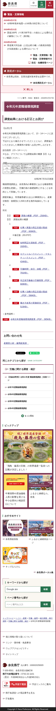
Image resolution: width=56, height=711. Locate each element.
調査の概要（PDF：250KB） (35, 216)
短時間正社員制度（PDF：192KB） (32, 245)
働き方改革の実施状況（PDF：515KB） (34, 305)
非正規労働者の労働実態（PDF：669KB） (36, 282)
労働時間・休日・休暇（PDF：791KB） (34, 271)
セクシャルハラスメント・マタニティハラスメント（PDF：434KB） (35, 258)
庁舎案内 (10, 699)
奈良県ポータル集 (45, 572)
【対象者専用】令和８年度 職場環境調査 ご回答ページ (29, 378)
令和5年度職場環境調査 (17, 401)
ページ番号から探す (17, 597)
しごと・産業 (21, 618)
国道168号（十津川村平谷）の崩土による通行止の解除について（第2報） (29, 34)
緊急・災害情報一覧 (42, 55)
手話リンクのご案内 (41, 684)
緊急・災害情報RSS (42, 59)
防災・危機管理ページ (42, 63)
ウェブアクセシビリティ (17, 648)
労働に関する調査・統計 (22, 369)
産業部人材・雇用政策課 (16, 343)
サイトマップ (12, 654)
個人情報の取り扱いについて (19, 637)
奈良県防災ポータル (42, 83)
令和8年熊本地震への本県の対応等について (27, 23)
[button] (33, 4)
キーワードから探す (17, 582)
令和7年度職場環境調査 (17, 387)
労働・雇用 (33, 618)
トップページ (8, 618)
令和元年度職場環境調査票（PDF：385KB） (31, 319)
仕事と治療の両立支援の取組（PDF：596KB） (33, 294)
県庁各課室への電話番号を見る (20, 693)
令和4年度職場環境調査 (17, 408)
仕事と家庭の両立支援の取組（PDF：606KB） (33, 229)
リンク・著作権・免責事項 (18, 643)
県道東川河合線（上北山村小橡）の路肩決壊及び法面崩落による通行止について (29, 47)
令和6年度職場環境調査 (17, 394)
